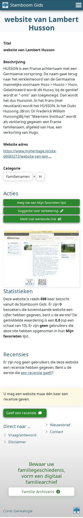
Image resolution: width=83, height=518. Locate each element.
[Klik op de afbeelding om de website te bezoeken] (41, 259)
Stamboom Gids (26, 5)
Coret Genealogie (18, 511)
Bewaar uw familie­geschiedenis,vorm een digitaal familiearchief (41, 473)
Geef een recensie (21, 412)
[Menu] (78, 5)
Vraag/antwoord (22, 435)
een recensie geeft (36, 372)
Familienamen (18, 176)
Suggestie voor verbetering (38, 211)
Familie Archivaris (38, 491)
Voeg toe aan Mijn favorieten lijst (41, 202)
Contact (56, 431)
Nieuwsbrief (60, 424)
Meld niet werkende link (38, 219)
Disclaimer (17, 442)
